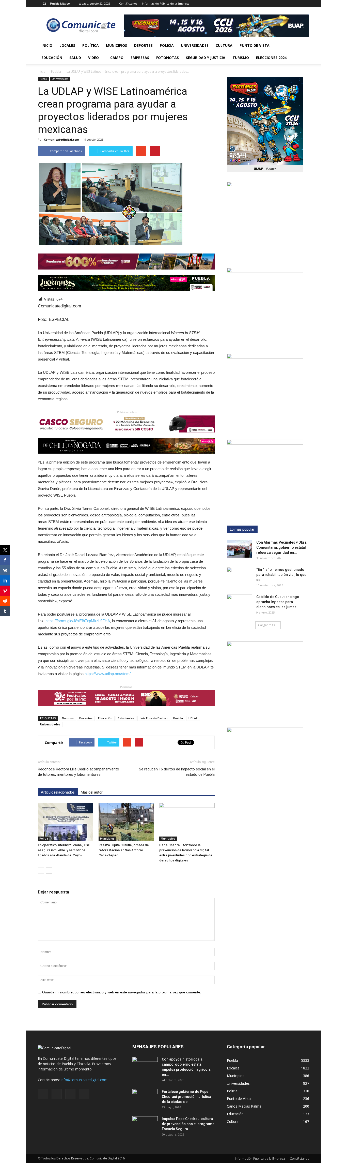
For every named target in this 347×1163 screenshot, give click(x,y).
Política (90, 45)
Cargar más (266, 625)
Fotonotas (167, 57)
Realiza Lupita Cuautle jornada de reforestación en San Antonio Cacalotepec (124, 850)
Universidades (195, 45)
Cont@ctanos (128, 3)
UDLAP (193, 718)
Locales (67, 45)
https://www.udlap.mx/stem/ (108, 674)
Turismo (240, 57)
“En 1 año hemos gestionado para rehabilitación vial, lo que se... (281, 575)
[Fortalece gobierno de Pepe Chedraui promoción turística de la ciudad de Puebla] (145, 1098)
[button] (303, 52)
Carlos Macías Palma (244, 1106)
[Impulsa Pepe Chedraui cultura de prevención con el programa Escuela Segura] (145, 1125)
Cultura (224, 45)
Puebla (43, 79)
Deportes (143, 45)
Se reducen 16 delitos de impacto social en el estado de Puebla (177, 772)
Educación (51, 57)
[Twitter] (297, 4)
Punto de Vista (255, 45)
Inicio (46, 45)
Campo (116, 57)
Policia (167, 45)
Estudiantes (126, 718)
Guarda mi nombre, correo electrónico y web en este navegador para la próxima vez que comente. (121, 992)
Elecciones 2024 (271, 57)
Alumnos (67, 718)
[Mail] (288, 4)
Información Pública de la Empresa (166, 3)
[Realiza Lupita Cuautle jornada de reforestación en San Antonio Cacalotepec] (126, 822)
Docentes (85, 718)
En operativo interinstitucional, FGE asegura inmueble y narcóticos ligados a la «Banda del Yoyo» (64, 850)
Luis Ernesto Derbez (154, 718)
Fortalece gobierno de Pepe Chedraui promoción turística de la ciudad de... (186, 1097)
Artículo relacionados (58, 792)
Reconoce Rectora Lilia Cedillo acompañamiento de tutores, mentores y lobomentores (78, 772)
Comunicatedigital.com (61, 139)
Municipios (116, 45)
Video (93, 57)
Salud (75, 57)
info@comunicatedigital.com (84, 1079)
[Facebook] (280, 4)
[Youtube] (305, 4)
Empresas (140, 57)
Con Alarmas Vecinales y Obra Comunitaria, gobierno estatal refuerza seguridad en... (281, 547)
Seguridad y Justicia (205, 57)
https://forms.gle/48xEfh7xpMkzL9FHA (77, 621)
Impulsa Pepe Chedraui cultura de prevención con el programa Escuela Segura (188, 1124)
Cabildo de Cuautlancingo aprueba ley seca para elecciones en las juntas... (277, 602)
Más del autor (92, 792)
